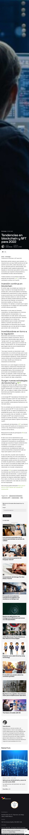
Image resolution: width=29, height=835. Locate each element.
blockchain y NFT (6, 497)
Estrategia (3, 231)
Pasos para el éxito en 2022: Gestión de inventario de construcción (13, 487)
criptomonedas (15, 497)
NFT (17, 278)
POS (22, 497)
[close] (26, 831)
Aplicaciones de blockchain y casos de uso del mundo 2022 (14, 781)
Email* (4, 507)
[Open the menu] (3, 50)
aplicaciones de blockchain (15, 495)
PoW (10, 470)
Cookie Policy (11, 832)
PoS (23, 432)
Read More (6, 789)
